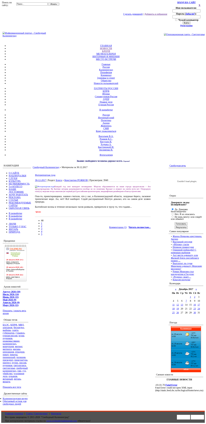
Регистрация (186, 26)
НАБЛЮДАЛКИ (17, 175)
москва (16, 349)
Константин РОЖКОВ (76, 180)
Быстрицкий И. (106, 147)
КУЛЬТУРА (15, 181)
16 (194, 304)
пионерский (9, 357)
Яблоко (106, 94)
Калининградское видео (15, 398)
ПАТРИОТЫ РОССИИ (106, 88)
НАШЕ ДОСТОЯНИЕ (16, 190)
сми (19, 371)
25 (173, 312)
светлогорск (20, 365)
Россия (106, 67)
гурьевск (20, 333)
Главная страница (14, 413)
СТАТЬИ (13, 200)
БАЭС (6, 324)
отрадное (19, 352)
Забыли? (190, 13)
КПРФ (106, 91)
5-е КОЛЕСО (15, 186)
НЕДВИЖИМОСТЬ (19, 184)
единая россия (10, 335)
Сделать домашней (133, 14)
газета (15, 330)
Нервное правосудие (183, 247)
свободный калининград (15, 369)
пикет (6, 354)
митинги (7, 349)
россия (22, 362)
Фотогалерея (106, 155)
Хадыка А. (106, 144)
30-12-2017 (40, 180)
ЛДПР (106, 99)
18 (173, 308)
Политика (106, 120)
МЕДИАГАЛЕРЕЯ (106, 54)
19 (177, 308)
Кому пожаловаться (106, 131)
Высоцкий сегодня (182, 241)
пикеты (13, 354)
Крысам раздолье (181, 279)
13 (182, 304)
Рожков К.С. (106, 139)
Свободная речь (178, 165)
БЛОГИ (106, 51)
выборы (7, 330)
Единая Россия (106, 104)
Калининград (106, 69)
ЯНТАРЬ (13, 229)
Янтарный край (106, 117)
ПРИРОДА (14, 232)
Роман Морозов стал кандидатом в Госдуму (182, 272)
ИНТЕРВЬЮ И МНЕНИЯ (106, 56)
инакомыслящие (11, 341)
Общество (106, 80)
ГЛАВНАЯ (106, 45)
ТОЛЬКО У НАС (17, 226)
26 (177, 312)
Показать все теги (12, 387)
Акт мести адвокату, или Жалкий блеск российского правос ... (185, 258)
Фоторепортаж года (45, 175)
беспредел (19, 327)
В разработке (106, 109)
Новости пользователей (106, 83)
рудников (7, 365)
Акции (106, 123)
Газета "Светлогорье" (37, 413)
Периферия (106, 72)
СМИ (106, 128)
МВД (21, 324)
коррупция (8, 346)
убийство (7, 373)
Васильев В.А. (106, 136)
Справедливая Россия (106, 96)
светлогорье (9, 368)
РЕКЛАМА (15, 197)
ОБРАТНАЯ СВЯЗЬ (19, 208)
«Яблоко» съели (181, 244)
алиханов (7, 327)
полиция (20, 357)
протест (7, 362)
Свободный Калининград (46, 167)
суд (24, 371)
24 (199, 308)
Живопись (106, 125)
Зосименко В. (106, 150)
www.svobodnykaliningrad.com (61, 420)
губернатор (8, 333)
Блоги (59, 180)
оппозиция (8, 352)
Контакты (56, 413)
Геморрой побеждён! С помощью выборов (183, 251)
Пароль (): (186, 13)
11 (173, 304)
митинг (18, 346)
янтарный (8, 379)
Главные (106, 64)
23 (194, 308)
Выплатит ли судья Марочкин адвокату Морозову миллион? (186, 266)
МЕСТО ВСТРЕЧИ (106, 59)
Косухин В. (106, 141)
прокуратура (20, 360)
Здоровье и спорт (106, 78)
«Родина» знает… (182, 277)
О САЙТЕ (14, 173)
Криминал (106, 75)
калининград (9, 343)
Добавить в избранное (155, 14)
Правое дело (106, 102)
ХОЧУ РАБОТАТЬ (18, 194)
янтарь (17, 379)
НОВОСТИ (106, 48)
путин (15, 362)
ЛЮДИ (12, 224)
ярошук (6, 381)
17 (199, 304)
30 (194, 312)
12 (177, 304)
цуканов (13, 376)
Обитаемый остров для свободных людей (14, 402)
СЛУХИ (13, 178)
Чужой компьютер (188, 20)
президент (8, 360)
